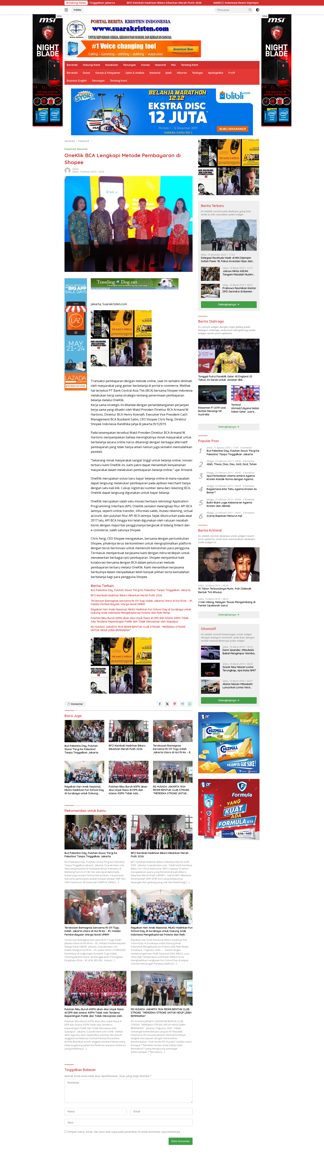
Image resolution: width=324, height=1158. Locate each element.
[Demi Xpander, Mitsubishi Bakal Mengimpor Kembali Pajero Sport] (210, 653)
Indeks (77, 9)
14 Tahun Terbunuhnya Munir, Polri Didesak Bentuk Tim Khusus (224, 590)
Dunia (86, 72)
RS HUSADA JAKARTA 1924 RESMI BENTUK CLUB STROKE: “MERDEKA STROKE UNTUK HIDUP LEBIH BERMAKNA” (138, 628)
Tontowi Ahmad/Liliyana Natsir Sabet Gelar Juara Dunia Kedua (245, 408)
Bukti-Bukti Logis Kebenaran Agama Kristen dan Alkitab (229, 504)
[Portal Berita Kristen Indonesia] (120, 29)
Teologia (197, 72)
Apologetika (215, 72)
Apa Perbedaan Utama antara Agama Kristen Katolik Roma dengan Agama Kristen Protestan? (231, 477)
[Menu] (67, 10)
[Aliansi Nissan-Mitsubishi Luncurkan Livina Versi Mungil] (210, 687)
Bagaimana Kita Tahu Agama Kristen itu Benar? (232, 490)
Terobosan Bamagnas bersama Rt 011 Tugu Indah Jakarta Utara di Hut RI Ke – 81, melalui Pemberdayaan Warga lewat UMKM (142, 602)
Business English (77, 80)
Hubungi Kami (91, 65)
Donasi (145, 65)
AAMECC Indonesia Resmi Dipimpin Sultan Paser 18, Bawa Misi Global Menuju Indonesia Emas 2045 (200, 2)
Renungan (129, 65)
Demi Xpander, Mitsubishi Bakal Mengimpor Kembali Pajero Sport (239, 651)
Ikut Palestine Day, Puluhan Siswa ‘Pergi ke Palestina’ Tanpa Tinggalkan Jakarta (140, 590)
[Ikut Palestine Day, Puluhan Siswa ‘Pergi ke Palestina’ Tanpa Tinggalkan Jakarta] (84, 731)
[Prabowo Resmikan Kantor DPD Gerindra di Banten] (210, 291)
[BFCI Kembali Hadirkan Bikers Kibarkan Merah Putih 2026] (128, 731)
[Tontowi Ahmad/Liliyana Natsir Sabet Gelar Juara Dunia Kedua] (245, 393)
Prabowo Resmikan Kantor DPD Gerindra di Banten (239, 289)
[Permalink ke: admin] (67, 170)
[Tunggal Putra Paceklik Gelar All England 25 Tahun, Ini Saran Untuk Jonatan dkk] (229, 356)
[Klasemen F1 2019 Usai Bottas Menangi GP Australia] (212, 394)
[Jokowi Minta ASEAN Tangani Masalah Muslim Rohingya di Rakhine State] (210, 274)
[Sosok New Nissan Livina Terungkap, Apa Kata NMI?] (210, 670)
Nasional (160, 65)
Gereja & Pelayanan (107, 72)
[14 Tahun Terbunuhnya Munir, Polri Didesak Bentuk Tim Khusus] (229, 564)
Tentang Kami (189, 65)
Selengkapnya (227, 304)
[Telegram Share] (182, 704)
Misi (173, 65)
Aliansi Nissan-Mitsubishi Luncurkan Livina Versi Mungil (238, 685)
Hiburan (182, 72)
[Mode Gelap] (258, 10)
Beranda (72, 65)
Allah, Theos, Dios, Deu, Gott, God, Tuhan (232, 464)
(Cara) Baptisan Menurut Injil (224, 516)
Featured (70, 149)
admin (75, 169)
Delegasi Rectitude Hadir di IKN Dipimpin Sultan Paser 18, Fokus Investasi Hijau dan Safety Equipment (227, 259)
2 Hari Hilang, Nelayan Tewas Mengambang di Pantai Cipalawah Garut (226, 603)
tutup (59, 16)
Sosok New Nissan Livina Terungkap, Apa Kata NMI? (239, 668)
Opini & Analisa (134, 72)
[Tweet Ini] (167, 704)
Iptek (169, 72)
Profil (231, 72)
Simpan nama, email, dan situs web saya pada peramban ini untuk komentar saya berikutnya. (124, 1131)
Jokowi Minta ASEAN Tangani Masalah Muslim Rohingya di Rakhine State (239, 272)
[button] (250, 10)
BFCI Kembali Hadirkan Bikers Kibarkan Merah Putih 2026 (126, 595)
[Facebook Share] (160, 704)
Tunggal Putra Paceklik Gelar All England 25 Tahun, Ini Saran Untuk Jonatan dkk (225, 378)
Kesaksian (111, 65)
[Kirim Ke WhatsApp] (190, 704)
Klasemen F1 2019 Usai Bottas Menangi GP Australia (212, 411)
